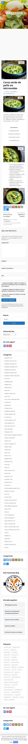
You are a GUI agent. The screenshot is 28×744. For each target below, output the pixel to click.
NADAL (20, 667)
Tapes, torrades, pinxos (10, 529)
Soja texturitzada (9, 517)
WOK (21, 697)
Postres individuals (9, 687)
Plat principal (16, 677)
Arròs (6, 378)
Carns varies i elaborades (11, 399)
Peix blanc (7, 479)
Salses (6, 509)
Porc (6, 494)
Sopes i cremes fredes (10, 526)
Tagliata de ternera (21, 214)
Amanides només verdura (11, 375)
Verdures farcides (9, 544)
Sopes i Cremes (8, 523)
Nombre (4, 261)
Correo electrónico (7, 268)
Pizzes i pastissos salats (11, 488)
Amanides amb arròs (10, 361)
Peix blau (7, 482)
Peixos (6, 485)
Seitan (6, 512)
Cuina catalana (8, 423)
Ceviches (7, 402)
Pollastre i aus (10, 93)
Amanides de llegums (10, 366)
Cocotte (7, 654)
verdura (15, 697)
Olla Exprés (7, 461)
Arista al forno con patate (7, 214)
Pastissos (7, 476)
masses (7, 667)
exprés (12, 223)
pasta (17, 672)
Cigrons (6, 405)
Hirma (7, 92)
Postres (7, 497)
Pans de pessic (8, 470)
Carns (4, 93)
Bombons (7, 387)
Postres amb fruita (9, 500)
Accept (15, 742)
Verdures (7, 541)
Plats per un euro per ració (11, 682)
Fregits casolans (9, 438)
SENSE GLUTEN (15, 692)
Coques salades (8, 414)
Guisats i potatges (9, 443)
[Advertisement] (14, 43)
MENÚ (14, 667)
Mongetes (7, 458)
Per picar (7, 677)
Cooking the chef (9, 411)
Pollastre (10, 224)
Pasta (6, 473)
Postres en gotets (9, 503)
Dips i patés (7, 429)
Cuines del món (8, 426)
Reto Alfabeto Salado (10, 506)
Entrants (7, 659)
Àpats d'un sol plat (9, 699)
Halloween (7, 664)
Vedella (6, 535)
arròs (6, 649)
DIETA (14, 657)
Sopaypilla (14, 13)
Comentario (5, 242)
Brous (6, 390)
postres (14, 684)
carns (9, 223)
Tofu (6, 532)
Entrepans (7, 432)
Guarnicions (15, 662)
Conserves (7, 408)
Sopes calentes (8, 520)
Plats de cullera (8, 679)
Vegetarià (7, 697)
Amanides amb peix (9, 363)
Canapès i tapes (8, 393)
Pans (6, 467)
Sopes (17, 694)
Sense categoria (8, 515)
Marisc (6, 452)
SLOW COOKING (8, 694)
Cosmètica (7, 417)
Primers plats (8, 689)
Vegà (6, 538)
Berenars (7, 652)
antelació (5, 223)
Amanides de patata (9, 372)
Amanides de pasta (9, 369)
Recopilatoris (18, 689)
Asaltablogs (7, 381)
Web (2, 275)
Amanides (7, 358)
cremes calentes (9, 420)
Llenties (6, 449)
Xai (5, 547)
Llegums (7, 446)
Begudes (7, 384)
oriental (16, 223)
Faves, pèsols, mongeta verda (12, 435)
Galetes (6, 441)
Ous (6, 464)
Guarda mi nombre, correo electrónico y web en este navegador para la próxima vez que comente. (13, 284)
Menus (6, 455)
